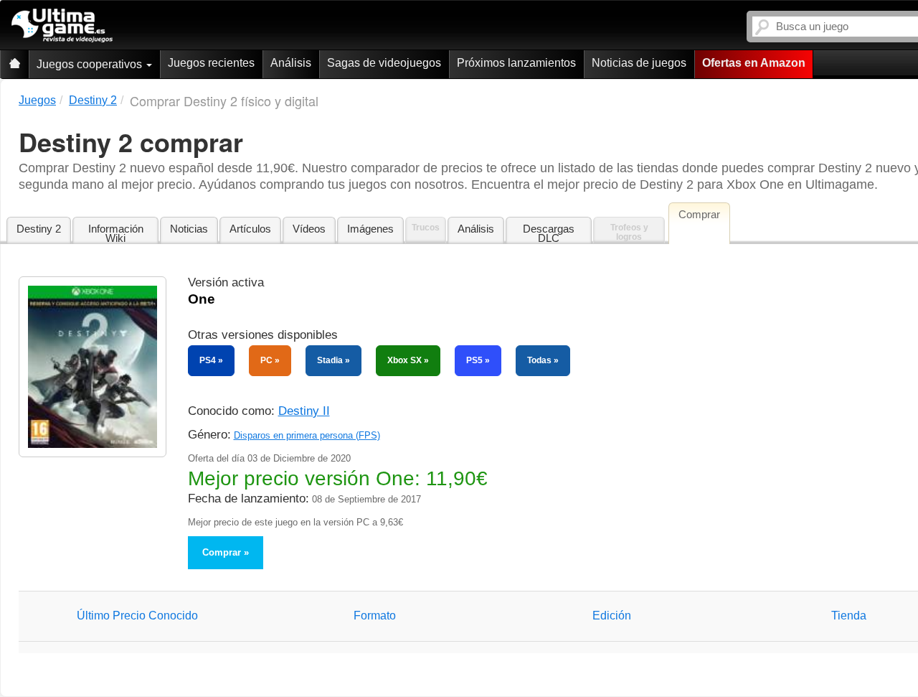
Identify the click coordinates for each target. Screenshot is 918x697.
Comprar (221, 552)
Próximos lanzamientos (516, 63)
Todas (539, 360)
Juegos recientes (211, 63)
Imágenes (370, 229)
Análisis (290, 63)
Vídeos (309, 229)
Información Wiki (115, 233)
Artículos (250, 229)
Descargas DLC (548, 233)
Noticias (189, 229)
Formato (375, 615)
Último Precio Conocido (137, 615)
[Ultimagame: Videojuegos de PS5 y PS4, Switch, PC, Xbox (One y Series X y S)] (62, 26)
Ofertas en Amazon (753, 63)
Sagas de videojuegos (384, 63)
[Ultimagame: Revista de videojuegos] (14, 64)
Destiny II (304, 411)
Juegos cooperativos (91, 64)
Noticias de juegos (639, 63)
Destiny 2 (38, 229)
